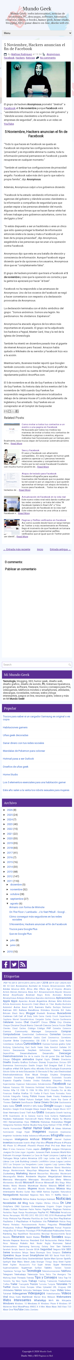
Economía (65, 1068)
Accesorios (22, 986)
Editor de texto (16, 1071)
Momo (14, 1185)
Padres (38, 1209)
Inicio (40, 549)
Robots (24, 1243)
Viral (5, 1296)
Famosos (15, 1087)
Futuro (30, 1099)
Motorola (53, 1185)
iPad (33, 1142)
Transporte (24, 1284)
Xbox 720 (66, 1306)
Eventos (67, 1080)
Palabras (67, 1209)
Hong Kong (42, 1125)
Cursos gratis (58, 1044)
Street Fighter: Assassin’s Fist (19, 1264)
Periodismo (66, 1212)
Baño (48, 1007)
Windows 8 (34, 1303)
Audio (58, 1004)
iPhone (49, 1142)
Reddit (29, 1237)
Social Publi (59, 1255)
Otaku (6, 1209)
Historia (35, 1121)
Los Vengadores (29, 1164)
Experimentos (9, 1084)
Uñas (38, 1287)
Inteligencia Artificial (27, 1139)
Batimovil (66, 1007)
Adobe (6, 989)
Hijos (26, 1122)
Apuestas (23, 1001)
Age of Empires (54, 989)
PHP (69, 1215)
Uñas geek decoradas (15, 735)
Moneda (22, 1185)
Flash (46, 1093)
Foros (68, 1093)
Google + (59, 1106)
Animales (57, 995)
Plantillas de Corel (39, 1218)
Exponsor (20, 1084)
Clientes (6, 1028)
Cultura (19, 1044)
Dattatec (63, 1047)
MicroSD (18, 1182)
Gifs (35, 1106)
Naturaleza (66, 1192)
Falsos (6, 1087)
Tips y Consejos (46, 1277)
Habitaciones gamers (15, 727)
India (25, 1135)
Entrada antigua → (60, 549)
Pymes (68, 1230)
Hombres (18, 1125)
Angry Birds (43, 995)
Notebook (51, 1199)
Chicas (44, 1022)
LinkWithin (44, 1161)
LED (40, 1158)
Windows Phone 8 (49, 1303)
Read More (16, 443)
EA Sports (25, 1068)
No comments (48, 57)
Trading (42, 1281)
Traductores (64, 1281)
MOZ (68, 1185)
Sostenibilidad (35, 1258)
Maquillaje (32, 1170)
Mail (41, 1167)
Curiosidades (32, 1044)
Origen (59, 1206)
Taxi (24, 1271)
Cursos (46, 1044)
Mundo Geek (37, 8)
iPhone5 (22, 1145)
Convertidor (25, 1037)
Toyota (24, 1281)
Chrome (14, 1025)
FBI (22, 1087)
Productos (8, 1227)
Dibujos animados (23, 1059)
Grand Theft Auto (27, 1112)
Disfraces (33, 1062)
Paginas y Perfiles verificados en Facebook (44, 520)
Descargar (65, 1053)
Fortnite (6, 1096)
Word (15, 1306)
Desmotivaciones (13, 1056)
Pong (69, 1221)
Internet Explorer (62, 1139)
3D (4, 986)
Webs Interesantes (17, 1300)
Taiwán (67, 1268)
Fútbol (22, 1099)
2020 (10, 838)
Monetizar (33, 1185)
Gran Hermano (11, 1112)
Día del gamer (48, 1056)
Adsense (15, 989)
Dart (27, 1047)
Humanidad (16, 1128)
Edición (6, 1071)
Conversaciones (10, 1037)
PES (22, 1215)
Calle (35, 1016)
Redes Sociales (52, 1237)
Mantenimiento (18, 1170)
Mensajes (34, 1179)
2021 (10, 833)
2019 (10, 843)
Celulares (8, 1022)
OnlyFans (8, 1206)
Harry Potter (44, 1118)
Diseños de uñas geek (15, 766)
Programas (47, 1227)
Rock (32, 1243)
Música (60, 1188)
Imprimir (7, 1135)
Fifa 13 (15, 1090)
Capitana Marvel (11, 1019)
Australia (66, 1004)
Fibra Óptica (65, 1087)
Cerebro (18, 1022)
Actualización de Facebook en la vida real (44, 496)
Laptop (63, 1155)
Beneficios (33, 1010)
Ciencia (47, 1025)
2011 (10, 881)
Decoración (19, 1050)
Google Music (59, 1109)
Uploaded (47, 1287)
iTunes (29, 1149)
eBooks (40, 1068)
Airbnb (6, 992)
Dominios (8, 1065)
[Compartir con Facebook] (17, 411)
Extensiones (31, 1084)
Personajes (15, 1215)
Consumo (66, 1034)
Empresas (66, 1074)
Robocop (14, 1243)
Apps (14, 1001)
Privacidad (65, 1224)
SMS (47, 1255)
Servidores (16, 1252)
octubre (14, 894)
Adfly (68, 986)
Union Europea (27, 1287)
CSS (37, 1040)
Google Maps (46, 1109)
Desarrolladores (28, 1053)
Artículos (67, 1001)
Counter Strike (11, 1040)
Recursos (18, 1237)
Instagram (8, 1139)
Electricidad (65, 1071)
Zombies (34, 1309)
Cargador (39, 1019)
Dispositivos (52, 1062)
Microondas (8, 1182)
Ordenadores (38, 1206)
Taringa (17, 1271)
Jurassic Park (43, 1152)
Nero (42, 1195)
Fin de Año (65, 1090)
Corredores (66, 1037)
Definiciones (45, 1050)
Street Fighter (65, 1262)
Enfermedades (43, 1077)
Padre (31, 1209)
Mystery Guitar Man (26, 1192)
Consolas (55, 1034)
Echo (47, 1068)
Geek (18, 1105)
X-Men (42, 1306)
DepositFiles (8, 1053)
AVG (31, 1007)
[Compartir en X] (13, 411)
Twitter (7, 1287)
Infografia (57, 1135)
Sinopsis (56, 1252)
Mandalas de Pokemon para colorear (24, 750)
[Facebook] (6, 968)
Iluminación (8, 1132)
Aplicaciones (63, 997)
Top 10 (67, 1277)
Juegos (45, 1149)
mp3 (14, 1188)
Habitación (65, 1116)
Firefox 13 (26, 1093)
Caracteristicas (27, 1019)
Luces (40, 1164)
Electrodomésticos (13, 1074)
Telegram (8, 1274)
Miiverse (39, 1182)
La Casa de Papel (39, 1155)
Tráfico (6, 1284)
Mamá (57, 1167)
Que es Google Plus (20, 933)
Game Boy (56, 1099)
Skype (18, 1255)
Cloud (15, 1028)
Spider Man (50, 1258)
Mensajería (20, 1179)
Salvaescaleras (10, 1246)
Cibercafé (38, 1025)
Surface (38, 1268)
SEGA (36, 1249)
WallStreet (27, 1296)
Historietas (57, 1122)
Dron (69, 1065)
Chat (26, 1022)
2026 (10, 809)
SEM (63, 1249)
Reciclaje (45, 1234)
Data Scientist (51, 1047)
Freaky (56, 1096)
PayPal (41, 1212)
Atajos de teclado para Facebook (39, 473)
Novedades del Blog (15, 1202)
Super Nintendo (62, 1264)
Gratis (40, 1112)
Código (32, 1028)
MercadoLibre (47, 1179)
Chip (59, 1022)
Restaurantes (51, 1240)
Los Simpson (14, 1164)
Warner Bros (40, 1297)
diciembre (16, 884)
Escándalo (57, 1077)
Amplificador (17, 995)
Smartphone (37, 1255)
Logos (59, 1161)
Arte (59, 1001)
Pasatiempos (31, 1212)
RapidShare (23, 1234)
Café (15, 1016)
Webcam (51, 1297)
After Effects (40, 989)
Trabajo (32, 1280)
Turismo (43, 1284)
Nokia (33, 1199)
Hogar (67, 1121)
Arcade (32, 1001)
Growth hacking (63, 1112)
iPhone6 (40, 1145)
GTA (5, 1116)
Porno (6, 1224)
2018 (10, 847)
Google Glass (32, 1109)
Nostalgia (41, 1199)
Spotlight (7, 1262)
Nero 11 (49, 1195)
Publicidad (46, 1230)
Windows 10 (21, 1303)
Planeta (26, 1218)
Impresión (53, 1132)
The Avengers (59, 1274)
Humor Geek (42, 1128)
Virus (11, 1296)
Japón (36, 1149)
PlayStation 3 (9, 1221)
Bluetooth (41, 1013)
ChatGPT (35, 1022)
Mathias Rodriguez (21, 54)
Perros (6, 1215)
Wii (57, 1300)
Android (30, 995)
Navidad (24, 1194)
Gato (5, 1106)
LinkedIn (34, 1161)
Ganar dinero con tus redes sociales (23, 743)
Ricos (5, 1243)
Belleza (23, 1010)
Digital (39, 1059)
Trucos (34, 1284)
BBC (15, 1010)
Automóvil (7, 1007)
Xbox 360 (57, 1306)
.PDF (5, 982)
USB (69, 1287)
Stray (55, 1262)
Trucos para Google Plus (23, 929)
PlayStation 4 (23, 1221)
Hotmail (52, 1125)
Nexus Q (7, 1199)
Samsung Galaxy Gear (42, 1246)
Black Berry (18, 1013)
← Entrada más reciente (16, 549)
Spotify (67, 1258)
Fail (69, 1084)
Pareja (21, 1212)
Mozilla (7, 1188)
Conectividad (28, 1034)
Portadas (15, 1224)
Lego (46, 1158)
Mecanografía (9, 1176)
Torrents (7, 1281)
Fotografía (16, 1096)
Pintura (13, 1218)
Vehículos (27, 1290)
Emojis (44, 1074)
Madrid (34, 1167)
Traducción (52, 1281)
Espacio (7, 1080)
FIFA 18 (33, 1090)
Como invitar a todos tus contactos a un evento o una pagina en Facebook (43, 425)
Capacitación (65, 1016)
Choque (6, 1025)
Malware (49, 1167)
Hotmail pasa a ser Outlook (18, 758)
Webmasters (63, 1296)
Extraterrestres (45, 1084)
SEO (68, 1249)
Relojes (68, 1237)
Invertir (26, 1142)
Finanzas (7, 1093)
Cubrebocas (8, 1044)
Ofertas (47, 1203)
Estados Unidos (31, 1080)
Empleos (54, 1074)
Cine (68, 1025)
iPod (47, 1145)
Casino (55, 1019)
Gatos (11, 1106)
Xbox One (8, 1309)
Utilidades (8, 1290)
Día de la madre (32, 1056)
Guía (47, 1116)
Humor (27, 1128)
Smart (25, 1255)
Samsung (24, 1246)
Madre (27, 1167)
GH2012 (27, 1106)
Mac (69, 1164)
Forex (52, 1093)
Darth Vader (37, 1047)
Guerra (40, 1116)
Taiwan (57, 1268)
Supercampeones (11, 1268)
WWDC (33, 1306)
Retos (61, 1240)
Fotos (33, 1096)
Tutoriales (61, 1284)
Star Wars (17, 1261)
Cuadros (54, 1040)
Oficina (55, 1203)
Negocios (34, 1195)
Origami (50, 1206)
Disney (42, 1062)
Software (8, 1258)
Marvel (32, 1173)
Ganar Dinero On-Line (46, 1102)
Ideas (58, 1128)
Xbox (48, 1306)
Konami (26, 1155)
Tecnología (33, 1271)
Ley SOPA (61, 1158)
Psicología (31, 1230)
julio (12, 940)
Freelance (66, 1096)
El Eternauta (41, 1071)
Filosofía (55, 1090)
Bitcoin (6, 1013)
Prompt (58, 1228)
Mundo (41, 1188)
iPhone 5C (11, 1145)
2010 (10, 951)
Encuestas (19, 1077)
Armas (52, 1001)
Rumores (58, 1243)
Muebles (22, 1188)
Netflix (58, 1194)
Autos (17, 1007)
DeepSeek (32, 1050)
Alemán (13, 992)
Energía (30, 1077)
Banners (39, 1007)
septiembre (16, 898)
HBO (5, 1122)
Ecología (54, 1068)
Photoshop (60, 1215)
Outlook (14, 1209)
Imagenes (39, 1131)
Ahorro (67, 989)
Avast (24, 1007)
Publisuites (58, 1230)
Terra (41, 1274)
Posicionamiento (29, 1224)
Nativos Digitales (51, 1192)
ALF (36, 992)
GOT (69, 1109)
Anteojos (21, 998)
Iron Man (61, 1145)
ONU (17, 1206)
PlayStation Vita (39, 1221)
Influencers (44, 1135)
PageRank (47, 1209)
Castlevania (65, 1019)
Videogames (19, 1293)
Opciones (25, 1206)
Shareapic (40, 1252)
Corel (43, 1037)
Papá (15, 1212)
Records (6, 1237)
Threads (21, 1277)
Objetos (39, 1203)
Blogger (30, 1013)
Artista (6, 1004)
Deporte (67, 1050)
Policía (62, 1221)
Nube (31, 1203)
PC (47, 1212)
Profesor (19, 1228)
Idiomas (66, 1128)
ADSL (23, 989)
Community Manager (28, 1031)
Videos (66, 1293)
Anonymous (53, 54)
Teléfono (66, 1271)
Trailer (13, 1284)
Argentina (42, 1001)
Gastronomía (65, 1102)
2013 (10, 871)
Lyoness (62, 1164)
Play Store (53, 1218)
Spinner (59, 1258)
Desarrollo (48, 1053)
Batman (7, 1010)
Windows (8, 1303)
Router (39, 1243)
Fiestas (6, 1090)
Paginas (57, 1209)
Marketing (22, 1173)
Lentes (52, 1158)
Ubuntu (15, 1287)
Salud (68, 1243)
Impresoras (65, 1132)
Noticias (30, 57)
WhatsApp (40, 1300)
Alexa (30, 992)
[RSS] (23, 968)
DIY (69, 1062)
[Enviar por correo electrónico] (6, 411)
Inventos (8, 1142)
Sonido (18, 1258)
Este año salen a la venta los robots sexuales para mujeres (36, 790)
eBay (33, 1068)
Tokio (60, 1278)
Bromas (51, 1013)
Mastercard (65, 1173)
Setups (25, 1252)
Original (67, 1206)
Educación (29, 1071)
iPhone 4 (58, 1142)
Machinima (18, 1167)
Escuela (67, 1077)
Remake (6, 1240)
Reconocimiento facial (61, 1234)
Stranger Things (44, 1262)
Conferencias (42, 1034)
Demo (57, 1050)
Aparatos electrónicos (45, 998)
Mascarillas (43, 1173)
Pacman (23, 1209)
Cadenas (7, 1016)
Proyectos (21, 1230)
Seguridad (46, 1249)
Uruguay (62, 1287)
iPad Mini (40, 1142)
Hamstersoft (31, 1119)
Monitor (43, 1185)
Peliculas (55, 1212)
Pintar (5, 1218)
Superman (26, 1267)
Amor (6, 995)
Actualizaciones (57, 986)
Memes (67, 1176)
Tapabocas (8, 1271)
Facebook (9, 57)
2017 (10, 852)
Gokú (40, 1106)
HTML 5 (67, 1124)
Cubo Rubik (65, 1040)
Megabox (42, 1176)
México (67, 1179)
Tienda (30, 1277)
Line (12, 1161)
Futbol (14, 1099)
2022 (10, 828)
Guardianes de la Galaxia (22, 1116)
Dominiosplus (21, 1065)
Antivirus (30, 998)
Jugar (23, 1152)
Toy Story (16, 1281)
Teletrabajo (20, 1274)
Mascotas (54, 1173)
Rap (15, 1234)
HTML (59, 1125)
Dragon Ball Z (57, 1065)
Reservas (25, 1240)
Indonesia (33, 1135)
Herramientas (16, 1122)
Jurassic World (58, 1152)
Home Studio (10, 774)
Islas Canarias (18, 1149)
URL (55, 1287)
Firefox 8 (38, 1093)
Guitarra (54, 1116)
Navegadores (10, 1194)
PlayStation (65, 1218)
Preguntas (52, 1224)
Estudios (46, 1080)
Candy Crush (51, 1016)
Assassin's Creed (30, 1004)
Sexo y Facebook (30, 450)
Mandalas (66, 1167)
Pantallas (7, 1212)
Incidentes (17, 1135)
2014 (10, 866)
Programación (32, 1227)
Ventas (46, 1290)
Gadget (39, 1099)
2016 (10, 857)
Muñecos (51, 1188)
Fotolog (25, 1096)
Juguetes (30, 1152)
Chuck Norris (26, 1025)
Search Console (26, 1249)
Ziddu (27, 1309)
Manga (6, 1170)
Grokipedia (50, 1112)
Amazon (67, 992)
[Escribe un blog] (9, 411)
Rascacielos (34, 1234)
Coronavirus (53, 1037)
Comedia (57, 1028)
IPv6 (53, 1145)
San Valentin (63, 1246)
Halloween (18, 1118)
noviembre (16, 889)
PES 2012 (29, 1215)
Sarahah (7, 1249)
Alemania (22, 992)
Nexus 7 (67, 1195)
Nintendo (17, 1199)
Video (60, 1290)
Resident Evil (37, 1240)
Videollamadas (53, 1293)
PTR (38, 1230)
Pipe (20, 1218)
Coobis (37, 1037)
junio (13, 945)
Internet (47, 1139)
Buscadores (64, 1013)
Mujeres (32, 1188)
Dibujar (6, 1059)
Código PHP (44, 1028)
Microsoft (28, 1182)
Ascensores (15, 1004)
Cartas (48, 1019)
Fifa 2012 (44, 1090)
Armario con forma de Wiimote (26, 907)
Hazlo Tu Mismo (61, 1118)
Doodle (32, 1065)
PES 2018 (49, 1215)
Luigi (54, 1164)
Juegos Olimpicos (61, 1149)
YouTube (9, 123)
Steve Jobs (30, 1261)
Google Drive (18, 1109)
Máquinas (43, 1170)
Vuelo (18, 1297)
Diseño (7, 1062)
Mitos (68, 1182)
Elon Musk (31, 1074)
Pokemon (53, 1221)
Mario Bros (57, 1170)
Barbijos (57, 1007)
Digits (47, 1059)
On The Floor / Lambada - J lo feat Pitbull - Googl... (37, 911)
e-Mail (16, 1068)
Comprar (66, 1031)
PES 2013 (39, 1215)
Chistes (67, 1022)
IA (53, 1128)
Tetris (48, 1274)
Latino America (28, 1158)
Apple (6, 1001)
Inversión (18, 1142)
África (29, 989)
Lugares (48, 1164)
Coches (22, 1028)
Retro (68, 1240)
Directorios (66, 1059)
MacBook (7, 1167)
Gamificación (27, 1102)
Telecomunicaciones (51, 1271)
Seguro (57, 1249)
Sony (24, 1258)
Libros (6, 1161)
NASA (39, 1192)
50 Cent (11, 986)
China (52, 1022)
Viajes (53, 1290)
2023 (10, 824)
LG (69, 1158)
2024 (10, 819)
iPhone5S (31, 1145)
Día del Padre (63, 1056)
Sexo (32, 1252)
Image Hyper (23, 1132)
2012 (10, 876)
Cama (41, 1016)
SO (51, 1255)
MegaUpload (55, 1176)
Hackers (20, 57)
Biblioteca (45, 1010)
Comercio (67, 1028)
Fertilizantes (51, 1087)
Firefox (16, 1093)
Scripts (15, 1249)
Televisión (32, 1274)
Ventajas (37, 1290)
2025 (10, 814)
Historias (45, 1122)
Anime (67, 995)
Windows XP (65, 1303)
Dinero (55, 1059)
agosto (14, 903)
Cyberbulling (18, 1047)
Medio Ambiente (26, 1176)
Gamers (15, 1102)
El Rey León (53, 1071)
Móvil (61, 1185)
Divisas (63, 1062)
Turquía (51, 1284)
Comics (7, 1031)
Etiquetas (57, 1080)
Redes (36, 1237)
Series (6, 1252)
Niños (26, 1199)
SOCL (68, 1255)
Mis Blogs (60, 1182)
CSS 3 (44, 1040)
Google (48, 1105)
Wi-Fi (51, 1300)
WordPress (23, 1306)
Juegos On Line (11, 1152)
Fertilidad (40, 1087)
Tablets (48, 1267)
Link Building (22, 1161)
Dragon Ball (42, 1065)
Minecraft (49, 1182)
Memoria (7, 1179)
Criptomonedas (28, 1040)
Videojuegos (36, 1293)
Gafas (47, 1099)
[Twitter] (14, 968)
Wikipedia (66, 1300)
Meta (58, 1179)
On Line (65, 1203)
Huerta (6, 1128)
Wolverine (7, 1306)
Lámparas (54, 1155)
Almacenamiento (46, 992)
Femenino (29, 1087)
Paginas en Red (46, 1356)
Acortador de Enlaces (39, 986)
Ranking (7, 1233)
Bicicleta (55, 1010)
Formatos (60, 1093)
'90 (9, 983)
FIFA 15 (24, 1090)
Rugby (48, 1243)
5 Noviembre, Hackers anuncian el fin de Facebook (34, 47)
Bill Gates (66, 1010)
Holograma (8, 1125)
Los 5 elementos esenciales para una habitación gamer (34, 782)
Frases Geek (45, 1096)
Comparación (51, 1031)
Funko (6, 1099)
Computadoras (11, 1034)
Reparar (15, 1240)
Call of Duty (25, 1016)
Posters (42, 1224)
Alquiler (58, 992)
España (17, 1080)
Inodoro (67, 1135)
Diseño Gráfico (20, 1062)
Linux (52, 1161)
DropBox (7, 1068)
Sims (49, 1252)
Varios (18, 1290)
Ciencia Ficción (59, 1025)
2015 (10, 862)
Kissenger (17, 1155)
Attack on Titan (46, 1004)
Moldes (6, 1185)
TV (69, 1284)
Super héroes (44, 1264)
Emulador (7, 1077)
